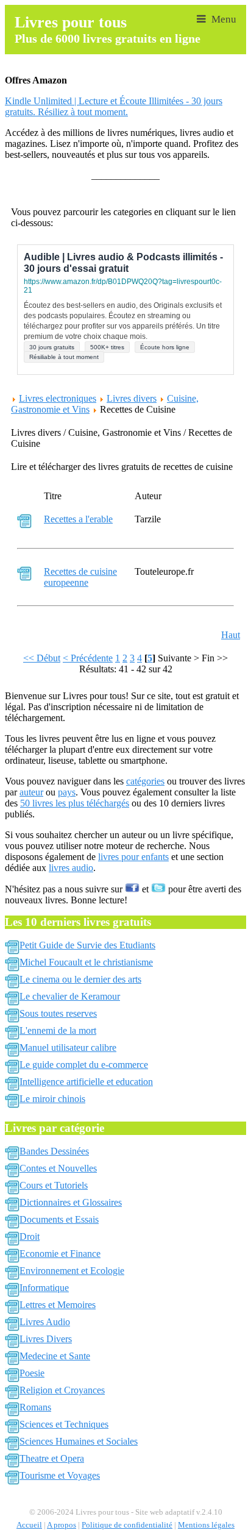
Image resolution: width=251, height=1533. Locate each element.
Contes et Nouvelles (58, 1168)
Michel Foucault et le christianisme (86, 962)
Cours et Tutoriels (53, 1185)
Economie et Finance (60, 1253)
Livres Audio (44, 1322)
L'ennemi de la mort (57, 1030)
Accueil (29, 1525)
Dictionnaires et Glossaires (70, 1202)
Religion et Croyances (62, 1390)
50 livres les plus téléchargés (74, 803)
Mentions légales (206, 1525)
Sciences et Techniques (63, 1424)
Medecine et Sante (54, 1356)
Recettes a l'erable (78, 519)
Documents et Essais (59, 1219)
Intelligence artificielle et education (86, 1081)
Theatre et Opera (51, 1458)
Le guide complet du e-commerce (83, 1064)
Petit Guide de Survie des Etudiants (87, 945)
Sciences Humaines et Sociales (78, 1441)
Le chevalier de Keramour (69, 996)
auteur (31, 792)
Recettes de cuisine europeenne (80, 577)
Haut (230, 635)
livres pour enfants (133, 857)
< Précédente (88, 658)
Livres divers (132, 398)
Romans (35, 1407)
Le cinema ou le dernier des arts (80, 979)
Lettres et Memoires (57, 1305)
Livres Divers (45, 1339)
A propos (61, 1525)
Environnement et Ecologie (71, 1270)
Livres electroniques (57, 398)
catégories (145, 781)
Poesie (31, 1373)
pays (67, 792)
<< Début (41, 658)
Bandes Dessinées (54, 1151)
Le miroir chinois (52, 1099)
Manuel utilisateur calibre (67, 1047)
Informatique (44, 1287)
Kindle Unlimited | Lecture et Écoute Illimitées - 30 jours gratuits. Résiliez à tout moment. (113, 106)
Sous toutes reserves (58, 1013)
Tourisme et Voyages (59, 1475)
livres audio (71, 868)
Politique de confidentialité (127, 1525)
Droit (29, 1236)
